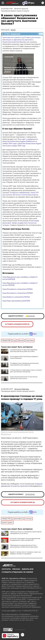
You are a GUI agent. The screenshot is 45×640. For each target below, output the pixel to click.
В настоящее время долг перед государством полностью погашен (20, 223)
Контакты (6, 569)
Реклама (16, 569)
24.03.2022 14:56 (7, 9)
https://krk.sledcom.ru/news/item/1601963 (17, 293)
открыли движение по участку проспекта (21, 485)
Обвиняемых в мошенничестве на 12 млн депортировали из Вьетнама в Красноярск (24, 546)
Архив (13, 30)
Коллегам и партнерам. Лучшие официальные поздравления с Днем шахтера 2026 (25, 539)
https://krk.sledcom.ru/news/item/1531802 (17, 289)
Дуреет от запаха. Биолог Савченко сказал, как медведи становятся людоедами (25, 552)
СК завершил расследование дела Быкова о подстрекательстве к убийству (24, 364)
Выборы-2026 (27, 569)
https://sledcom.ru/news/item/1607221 (16, 297)
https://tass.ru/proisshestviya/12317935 (16, 301)
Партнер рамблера (20, 629)
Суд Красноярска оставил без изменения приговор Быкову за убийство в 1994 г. (23, 350)
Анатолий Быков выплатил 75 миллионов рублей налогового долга (23, 377)
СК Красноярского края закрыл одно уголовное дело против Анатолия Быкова (26, 370)
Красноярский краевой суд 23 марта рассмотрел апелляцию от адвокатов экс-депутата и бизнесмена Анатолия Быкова (21, 40)
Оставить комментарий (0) (17, 324)
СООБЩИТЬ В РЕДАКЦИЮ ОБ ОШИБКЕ (17, 572)
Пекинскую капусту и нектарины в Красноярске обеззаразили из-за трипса (25, 532)
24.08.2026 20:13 (7, 389)
